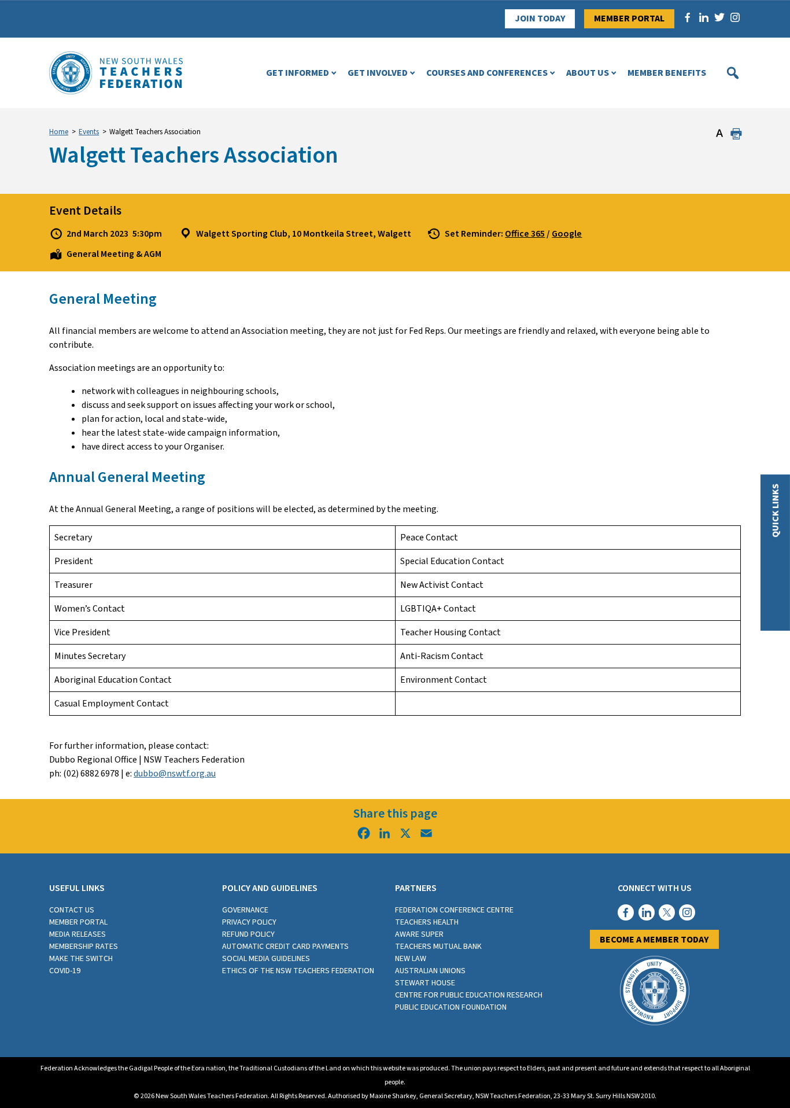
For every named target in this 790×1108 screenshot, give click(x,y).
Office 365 (525, 233)
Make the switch (81, 959)
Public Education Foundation (451, 1007)
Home (58, 132)
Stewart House (425, 983)
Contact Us (71, 910)
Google (567, 233)
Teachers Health (427, 922)
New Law (410, 959)
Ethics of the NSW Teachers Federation (298, 971)
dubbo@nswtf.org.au (175, 773)
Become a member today (654, 939)
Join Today (540, 18)
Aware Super (419, 934)
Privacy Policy (249, 922)
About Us (587, 73)
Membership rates (83, 946)
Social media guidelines (266, 959)
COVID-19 (64, 971)
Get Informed (297, 73)
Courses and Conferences (487, 73)
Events (89, 132)
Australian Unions (430, 971)
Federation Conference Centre (454, 910)
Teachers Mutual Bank (438, 946)
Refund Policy (248, 934)
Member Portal (629, 18)
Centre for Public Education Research (468, 995)
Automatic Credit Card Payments (285, 946)
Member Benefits (666, 73)
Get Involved (378, 73)
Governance (245, 910)
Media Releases (77, 934)
